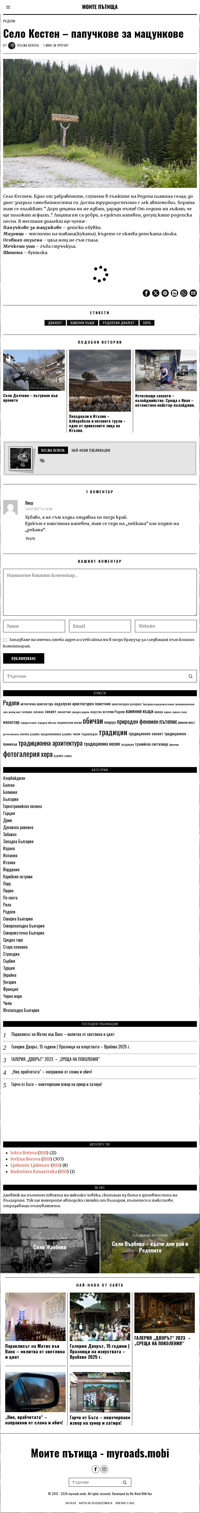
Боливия (10, 792)
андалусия (62, 703)
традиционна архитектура (50, 743)
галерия (26, 711)
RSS (43, 1152)
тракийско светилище (151, 744)
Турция (9, 968)
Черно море (12, 996)
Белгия (9, 785)
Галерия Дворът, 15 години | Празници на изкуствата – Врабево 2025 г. (70, 1046)
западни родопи (80, 712)
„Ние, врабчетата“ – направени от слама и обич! (51, 1071)
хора (147, 322)
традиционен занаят (145, 733)
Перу (7, 883)
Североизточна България (23, 933)
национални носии (69, 722)
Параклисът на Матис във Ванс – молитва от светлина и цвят (63, 1034)
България (10, 799)
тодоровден (89, 733)
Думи (7, 820)
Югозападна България (21, 1010)
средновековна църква (56, 733)
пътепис (168, 721)
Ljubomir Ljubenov (30, 1165)
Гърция (9, 813)
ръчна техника (11, 734)
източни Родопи (114, 711)
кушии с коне (179, 712)
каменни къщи (83, 322)
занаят (50, 711)
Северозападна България (24, 926)
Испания (10, 855)
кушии (167, 712)
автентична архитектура (36, 703)
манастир (11, 722)
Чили (7, 1003)
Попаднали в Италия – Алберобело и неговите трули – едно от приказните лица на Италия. (97, 423)
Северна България (18, 919)
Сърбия (9, 961)
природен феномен (137, 721)
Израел (9, 848)
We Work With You (141, 1493)
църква (58, 755)
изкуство (96, 711)
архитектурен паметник (91, 703)
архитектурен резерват (127, 703)
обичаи (93, 720)
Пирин (8, 890)
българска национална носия (158, 704)
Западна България (18, 841)
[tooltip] (146, 293)
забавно (38, 711)
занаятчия (64, 711)
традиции (113, 731)
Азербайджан (14, 778)
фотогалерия (21, 753)
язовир (68, 756)
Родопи (9, 21)
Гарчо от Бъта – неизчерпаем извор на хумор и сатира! (56, 1084)
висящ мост (14, 712)
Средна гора (13, 940)
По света (10, 897)
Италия (9, 862)
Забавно (9, 834)
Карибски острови (18, 876)
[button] (190, 676)
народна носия (29, 722)
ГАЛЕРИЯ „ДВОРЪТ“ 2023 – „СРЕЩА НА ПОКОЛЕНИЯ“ (55, 1059)
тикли (76, 733)
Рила (7, 904)
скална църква (30, 733)
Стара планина (15, 947)
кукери (158, 711)
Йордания (11, 869)
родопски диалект (119, 322)
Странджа (11, 954)
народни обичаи (47, 722)
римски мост (186, 722)
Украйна (9, 975)
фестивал (174, 744)
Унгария (9, 982)
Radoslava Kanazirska (33, 1171)
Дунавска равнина (18, 827)
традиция (127, 744)
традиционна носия (102, 743)
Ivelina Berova (28, 45)
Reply (30, 538)
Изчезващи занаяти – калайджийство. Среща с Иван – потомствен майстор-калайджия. (165, 400)
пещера (110, 722)
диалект (55, 322)
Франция (10, 989)
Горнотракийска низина (22, 806)
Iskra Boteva (23, 1152)
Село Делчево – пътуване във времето (30, 397)
